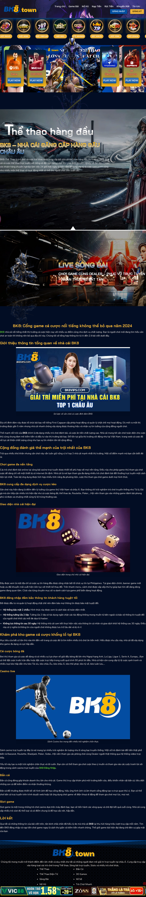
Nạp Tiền (96, 6)
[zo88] (109, 890)
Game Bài (74, 6)
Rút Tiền (109, 6)
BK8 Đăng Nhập (47, 768)
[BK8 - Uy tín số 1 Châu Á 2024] (19, 9)
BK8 (2, 332)
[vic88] (37, 890)
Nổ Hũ (85, 6)
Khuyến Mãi (123, 6)
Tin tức (136, 6)
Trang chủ (60, 6)
